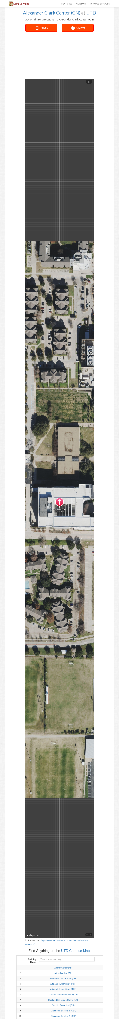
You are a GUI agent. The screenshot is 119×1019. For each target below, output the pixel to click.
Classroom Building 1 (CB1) (63, 1010)
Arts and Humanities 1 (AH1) (63, 983)
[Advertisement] (71, 55)
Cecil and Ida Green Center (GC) (63, 999)
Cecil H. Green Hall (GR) (63, 1005)
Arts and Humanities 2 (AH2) (63, 989)
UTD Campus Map (75, 950)
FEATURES (66, 3)
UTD (91, 13)
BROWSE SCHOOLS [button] (100, 3)
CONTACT (81, 3)
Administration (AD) (63, 973)
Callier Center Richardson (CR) (63, 994)
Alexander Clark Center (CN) (51, 13)
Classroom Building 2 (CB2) (63, 1016)
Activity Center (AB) (63, 967)
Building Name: (32, 961)
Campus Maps (21, 3)
